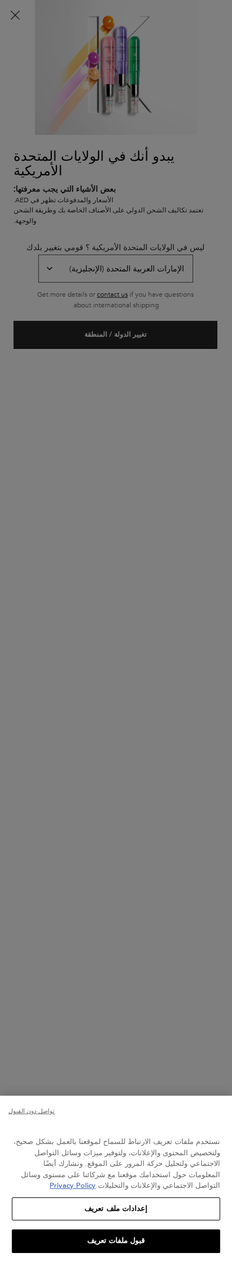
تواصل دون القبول (31, 1111)
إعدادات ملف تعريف (115, 1209)
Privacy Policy (73, 1186)
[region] (116, 1179)
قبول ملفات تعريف (116, 1241)
